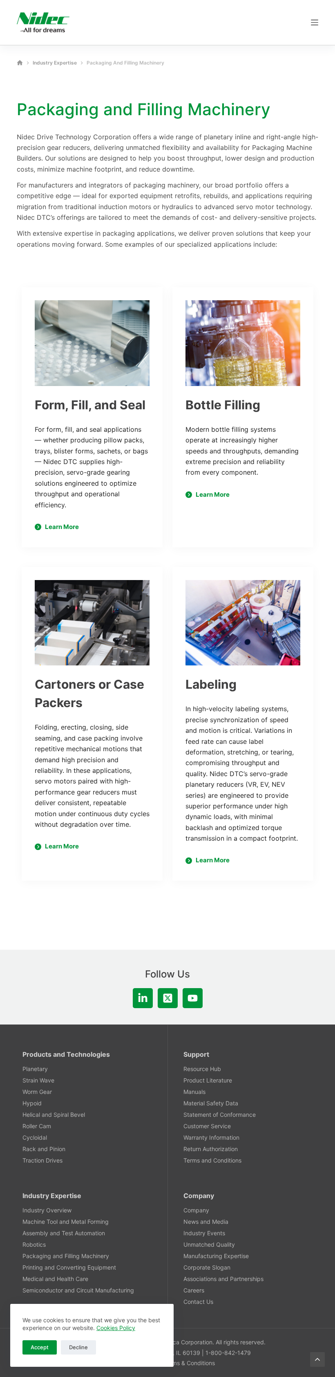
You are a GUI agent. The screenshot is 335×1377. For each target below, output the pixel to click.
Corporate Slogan (206, 1267)
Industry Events (204, 1233)
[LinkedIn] (143, 998)
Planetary (35, 1068)
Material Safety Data (210, 1103)
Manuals (194, 1091)
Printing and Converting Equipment (69, 1267)
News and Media (205, 1221)
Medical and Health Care (55, 1278)
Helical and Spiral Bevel (53, 1114)
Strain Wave (38, 1080)
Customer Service (207, 1126)
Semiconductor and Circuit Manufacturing (78, 1290)
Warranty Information (211, 1137)
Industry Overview (46, 1210)
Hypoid (32, 1103)
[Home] (20, 62)
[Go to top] (317, 1359)
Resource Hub (202, 1068)
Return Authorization (210, 1148)
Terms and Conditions (212, 1160)
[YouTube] (193, 998)
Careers (193, 1290)
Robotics (34, 1244)
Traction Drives (42, 1160)
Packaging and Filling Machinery (65, 1255)
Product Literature (207, 1080)
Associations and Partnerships (223, 1278)
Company (196, 1210)
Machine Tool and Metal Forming (65, 1221)
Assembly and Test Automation (63, 1233)
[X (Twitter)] (168, 998)
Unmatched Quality (209, 1244)
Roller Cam (36, 1126)
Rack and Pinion (43, 1148)
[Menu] (314, 22)
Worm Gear (37, 1091)
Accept (40, 1347)
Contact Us (198, 1301)
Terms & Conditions (189, 1362)
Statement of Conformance (219, 1114)
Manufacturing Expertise (216, 1255)
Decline (78, 1347)
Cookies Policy (115, 1327)
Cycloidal (34, 1137)
